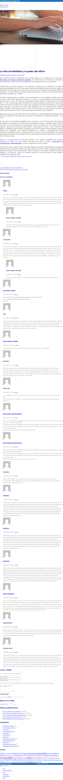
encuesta (5, 729)
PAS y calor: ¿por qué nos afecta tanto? (13, 713)
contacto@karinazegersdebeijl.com (10, 1)
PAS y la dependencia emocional (11, 717)
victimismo (30, 762)
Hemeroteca (6, 776)
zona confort (38, 762)
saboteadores (45, 760)
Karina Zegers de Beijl (10, 341)
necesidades (50, 758)
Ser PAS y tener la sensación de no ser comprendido (14, 169)
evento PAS (6, 735)
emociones (6, 156)
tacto (27, 156)
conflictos (24, 755)
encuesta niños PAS (8, 731)
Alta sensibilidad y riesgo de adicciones (13, 718)
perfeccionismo (18, 760)
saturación (51, 760)
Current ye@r (4, 697)
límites (29, 758)
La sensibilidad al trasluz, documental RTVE (11, 167)
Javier (5, 190)
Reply (16, 194)
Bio (4, 768)
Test (4, 772)
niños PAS (7, 760)
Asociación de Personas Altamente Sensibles (15, 80)
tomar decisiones (8, 762)
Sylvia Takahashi (8, 594)
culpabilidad (37, 755)
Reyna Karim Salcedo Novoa (12, 414)
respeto (40, 760)
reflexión (25, 760)
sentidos (23, 156)
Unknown (6, 561)
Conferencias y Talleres (9, 727)
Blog (4, 778)
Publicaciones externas (9, 744)
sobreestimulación (58, 760)
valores (24, 762)
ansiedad (13, 753)
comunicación (18, 755)
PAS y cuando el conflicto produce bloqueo (14, 715)
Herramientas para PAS (9, 738)
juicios (24, 758)
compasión (12, 755)
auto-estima (20, 753)
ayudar (55, 753)
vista (30, 156)
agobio (2, 753)
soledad (2, 762)
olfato (18, 156)
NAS (42, 758)
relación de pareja (32, 760)
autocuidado (42, 753)
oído (15, 156)
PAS (12, 760)
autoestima (50, 753)
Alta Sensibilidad (7, 770)
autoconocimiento (30, 753)
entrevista (5, 733)
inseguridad (19, 758)
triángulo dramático (16, 762)
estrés (9, 757)
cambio (7, 755)
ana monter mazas (9, 290)
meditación (34, 758)
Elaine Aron (48, 755)
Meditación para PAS (8, 740)
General (5, 737)
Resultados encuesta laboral (10, 746)
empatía (3, 758)
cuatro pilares (30, 755)
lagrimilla (11, 156)
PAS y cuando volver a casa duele (12, 711)
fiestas (14, 758)
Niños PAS (5, 742)
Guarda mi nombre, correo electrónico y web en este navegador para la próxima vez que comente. (27, 683)
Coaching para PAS (11, 75)
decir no (42, 755)
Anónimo (6, 495)
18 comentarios (20, 75)
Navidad (45, 758)
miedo (39, 758)
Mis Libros (5, 774)
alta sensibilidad (7, 753)
